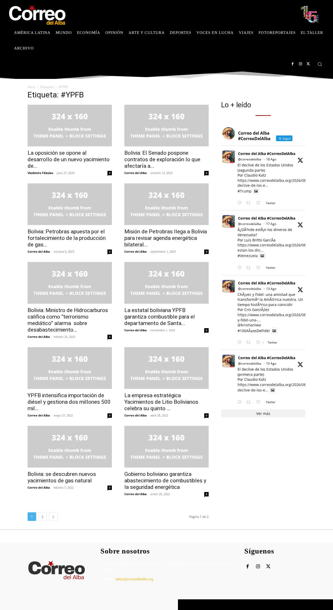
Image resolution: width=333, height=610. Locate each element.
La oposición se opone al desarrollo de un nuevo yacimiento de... (69, 159)
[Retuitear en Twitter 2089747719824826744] (250, 203)
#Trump (245, 191)
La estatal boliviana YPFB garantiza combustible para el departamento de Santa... (159, 316)
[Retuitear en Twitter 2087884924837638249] (250, 342)
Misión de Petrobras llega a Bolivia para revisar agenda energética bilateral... (165, 238)
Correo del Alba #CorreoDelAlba (266, 153)
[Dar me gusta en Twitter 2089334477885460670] (260, 268)
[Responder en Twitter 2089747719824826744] (240, 203)
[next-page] (53, 516)
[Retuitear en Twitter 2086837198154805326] (250, 402)
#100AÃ (244, 330)
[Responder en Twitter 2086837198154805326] (240, 402)
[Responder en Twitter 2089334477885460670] (240, 268)
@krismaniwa (249, 324)
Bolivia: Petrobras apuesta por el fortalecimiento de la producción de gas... (67, 238)
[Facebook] (292, 64)
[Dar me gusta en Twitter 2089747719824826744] (260, 203)
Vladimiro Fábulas (40, 173)
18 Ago (271, 159)
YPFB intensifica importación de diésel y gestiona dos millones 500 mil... (69, 402)
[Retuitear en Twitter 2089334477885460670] (250, 268)
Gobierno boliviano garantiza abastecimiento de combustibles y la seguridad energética (165, 480)
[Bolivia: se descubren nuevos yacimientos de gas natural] (70, 447)
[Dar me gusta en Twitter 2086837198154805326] (260, 402)
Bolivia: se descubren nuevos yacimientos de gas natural (62, 477)
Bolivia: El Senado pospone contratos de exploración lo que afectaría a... (162, 159)
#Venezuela (248, 255)
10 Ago (271, 363)
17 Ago (271, 224)
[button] (320, 64)
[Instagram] (300, 64)
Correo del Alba (135, 173)
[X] (308, 64)
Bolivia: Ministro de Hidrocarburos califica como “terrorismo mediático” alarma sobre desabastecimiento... (68, 320)
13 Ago (271, 289)
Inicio (31, 87)
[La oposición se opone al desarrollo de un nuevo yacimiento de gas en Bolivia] (70, 125)
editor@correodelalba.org (134, 579)
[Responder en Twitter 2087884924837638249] (240, 342)
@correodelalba (249, 159)
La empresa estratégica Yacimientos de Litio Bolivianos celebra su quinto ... (161, 402)
